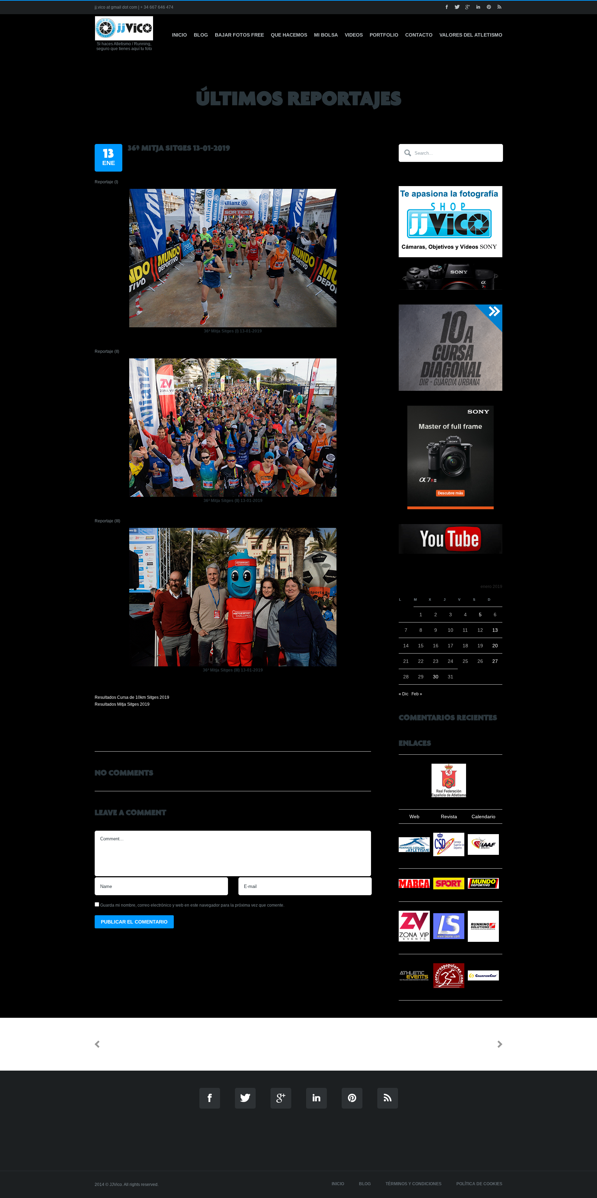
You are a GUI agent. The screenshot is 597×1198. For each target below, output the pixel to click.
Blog (201, 35)
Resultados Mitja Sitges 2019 (122, 704)
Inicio (179, 35)
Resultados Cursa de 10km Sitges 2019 (132, 697)
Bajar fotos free (239, 35)
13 (495, 630)
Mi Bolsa (326, 35)
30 (435, 676)
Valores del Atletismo (470, 35)
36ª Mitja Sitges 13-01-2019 (179, 148)
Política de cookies (479, 1183)
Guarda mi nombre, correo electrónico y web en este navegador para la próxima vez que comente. (192, 905)
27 (495, 661)
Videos (354, 35)
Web (414, 816)
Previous (117, 1044)
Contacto (419, 35)
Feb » (416, 694)
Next (486, 1044)
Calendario (483, 816)
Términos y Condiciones (414, 1183)
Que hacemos (289, 35)
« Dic (403, 694)
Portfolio (384, 35)
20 (495, 645)
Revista (449, 816)
